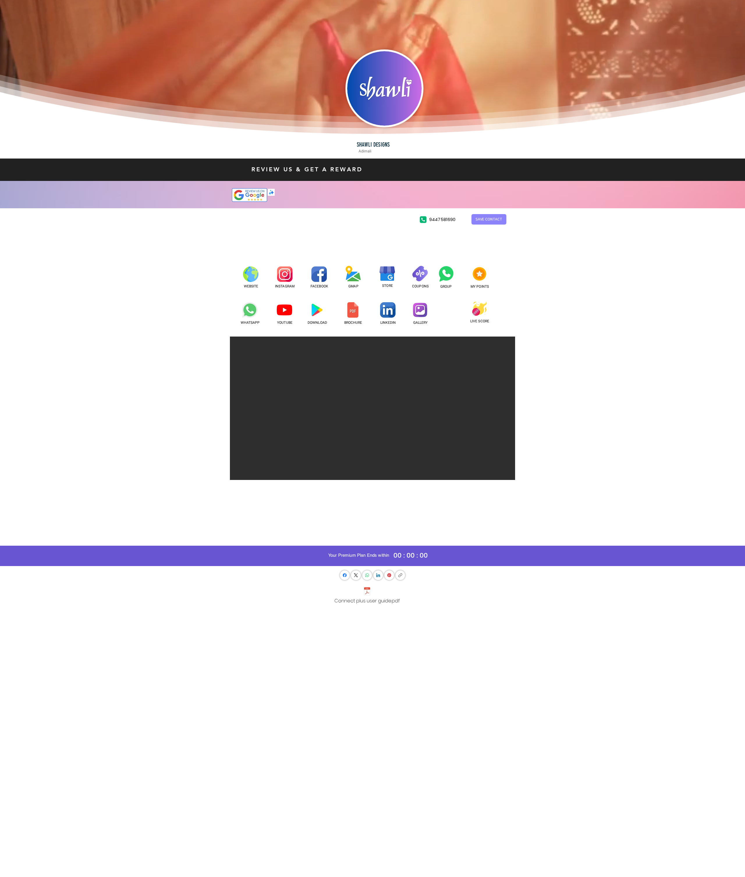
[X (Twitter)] (356, 575)
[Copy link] (400, 575)
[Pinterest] (389, 575)
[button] (488, 219)
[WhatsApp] (367, 575)
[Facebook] (345, 575)
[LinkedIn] (378, 575)
